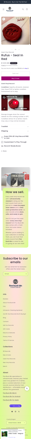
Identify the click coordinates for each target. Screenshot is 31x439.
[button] (3, 9)
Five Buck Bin (14, 427)
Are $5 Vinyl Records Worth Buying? (14, 314)
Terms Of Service (8, 340)
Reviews (5, 299)
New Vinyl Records (9, 362)
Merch (5, 366)
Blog (4, 318)
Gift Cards (6, 329)
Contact (6, 321)
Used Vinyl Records (9, 359)
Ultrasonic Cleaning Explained (12, 310)
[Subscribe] (26, 274)
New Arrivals (7, 355)
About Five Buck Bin (9, 303)
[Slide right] (19, 49)
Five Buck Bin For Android (11, 396)
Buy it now (15, 78)
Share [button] (4, 151)
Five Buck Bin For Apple (11, 400)
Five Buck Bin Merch (10, 393)
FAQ (4, 306)
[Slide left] (12, 49)
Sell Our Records (8, 325)
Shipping (3, 65)
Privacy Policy (7, 336)
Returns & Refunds (9, 333)
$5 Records (6, 351)
